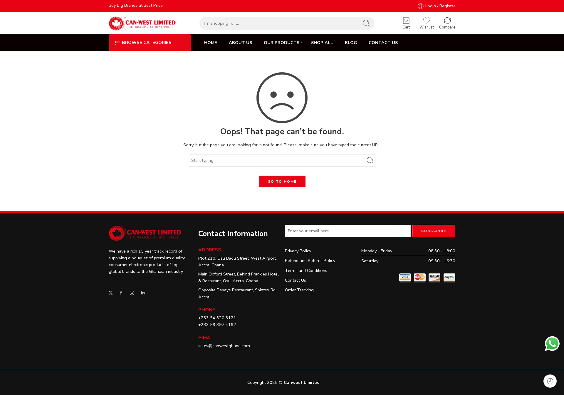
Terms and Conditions (306, 270)
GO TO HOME (282, 181)
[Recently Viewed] (550, 381)
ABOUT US (240, 43)
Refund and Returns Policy (310, 260)
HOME (210, 43)
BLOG (351, 43)
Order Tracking (299, 290)
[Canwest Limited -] (142, 23)
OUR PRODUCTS (281, 43)
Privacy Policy (298, 251)
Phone (206, 310)
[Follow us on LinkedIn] (142, 292)
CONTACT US (383, 43)
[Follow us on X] (111, 293)
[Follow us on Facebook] (121, 292)
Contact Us (295, 280)
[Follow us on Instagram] (132, 292)
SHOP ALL (322, 43)
